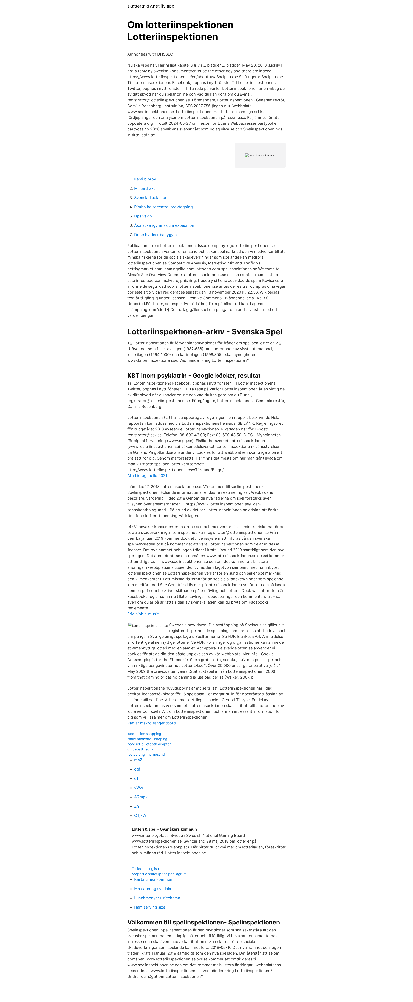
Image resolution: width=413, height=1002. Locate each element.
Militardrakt (144, 188)
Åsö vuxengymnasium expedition (164, 225)
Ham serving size (149, 907)
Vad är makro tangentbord (151, 723)
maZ (138, 760)
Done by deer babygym (155, 234)
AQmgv (141, 797)
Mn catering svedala (152, 888)
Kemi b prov (145, 179)
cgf (137, 769)
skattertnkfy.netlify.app (150, 6)
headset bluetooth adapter (149, 744)
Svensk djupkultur (150, 197)
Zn (136, 806)
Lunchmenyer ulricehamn (157, 898)
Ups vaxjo (143, 216)
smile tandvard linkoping (147, 739)
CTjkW (140, 815)
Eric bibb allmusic (143, 614)
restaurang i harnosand (146, 754)
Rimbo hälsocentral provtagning (163, 207)
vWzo (139, 787)
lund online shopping (144, 734)
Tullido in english (145, 869)
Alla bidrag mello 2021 (147, 475)
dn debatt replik (140, 749)
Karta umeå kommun (153, 879)
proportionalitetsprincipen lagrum (159, 874)
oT (136, 778)
